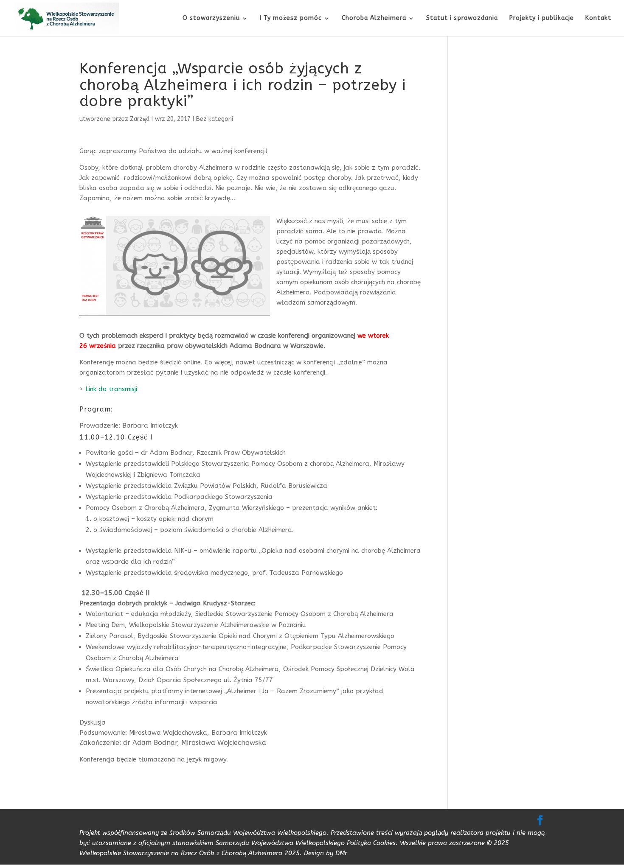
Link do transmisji (111, 389)
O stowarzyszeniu (211, 18)
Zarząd (139, 119)
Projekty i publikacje (541, 18)
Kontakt (598, 18)
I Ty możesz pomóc (291, 18)
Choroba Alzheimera (374, 18)
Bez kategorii (214, 119)
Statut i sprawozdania (462, 18)
